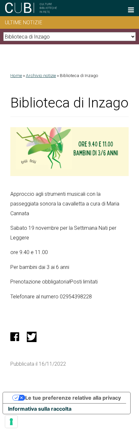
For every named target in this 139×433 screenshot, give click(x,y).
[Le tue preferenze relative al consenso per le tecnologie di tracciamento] (11, 422)
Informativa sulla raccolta (39, 408)
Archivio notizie (41, 75)
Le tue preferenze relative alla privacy (73, 397)
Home (16, 75)
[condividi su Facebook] (14, 339)
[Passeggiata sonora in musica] (69, 174)
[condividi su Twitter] (32, 339)
